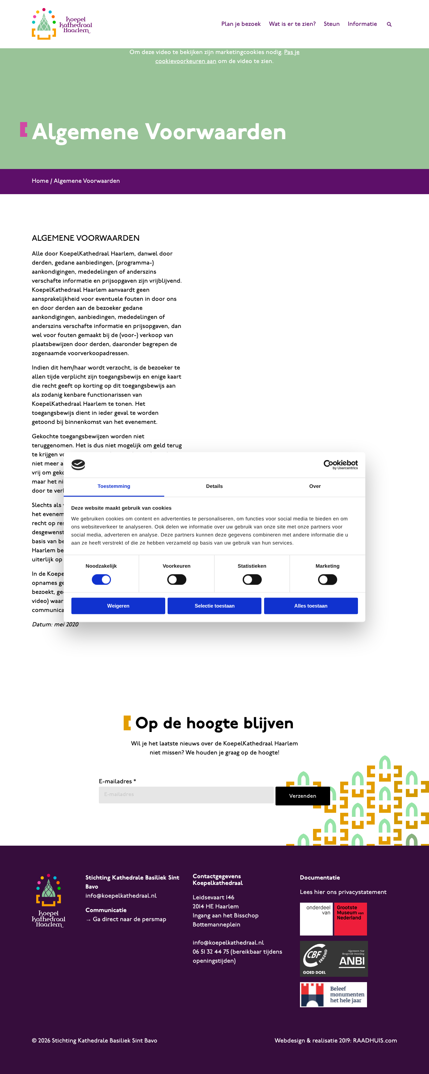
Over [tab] (315, 487)
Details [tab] (214, 487)
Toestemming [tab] (114, 487)
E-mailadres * (117, 782)
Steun (332, 24)
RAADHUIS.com (375, 1041)
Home (40, 181)
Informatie (362, 24)
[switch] (176, 579)
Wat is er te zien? (292, 24)
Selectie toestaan (215, 606)
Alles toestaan (310, 606)
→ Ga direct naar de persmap (125, 920)
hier (319, 893)
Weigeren (118, 606)
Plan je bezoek (241, 24)
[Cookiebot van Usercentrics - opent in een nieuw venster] (328, 465)
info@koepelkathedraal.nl (121, 896)
